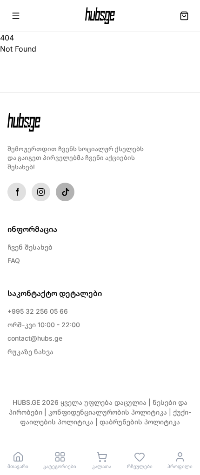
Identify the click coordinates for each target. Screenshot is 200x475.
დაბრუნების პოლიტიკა (140, 422)
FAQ (13, 260)
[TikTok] (65, 192)
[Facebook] (16, 192)
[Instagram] (41, 192)
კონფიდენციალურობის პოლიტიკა (107, 412)
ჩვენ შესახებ (30, 247)
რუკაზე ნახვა (30, 352)
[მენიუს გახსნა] (15, 15)
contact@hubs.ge (34, 338)
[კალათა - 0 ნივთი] (184, 15)
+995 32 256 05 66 (37, 311)
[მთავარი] (100, 15)
